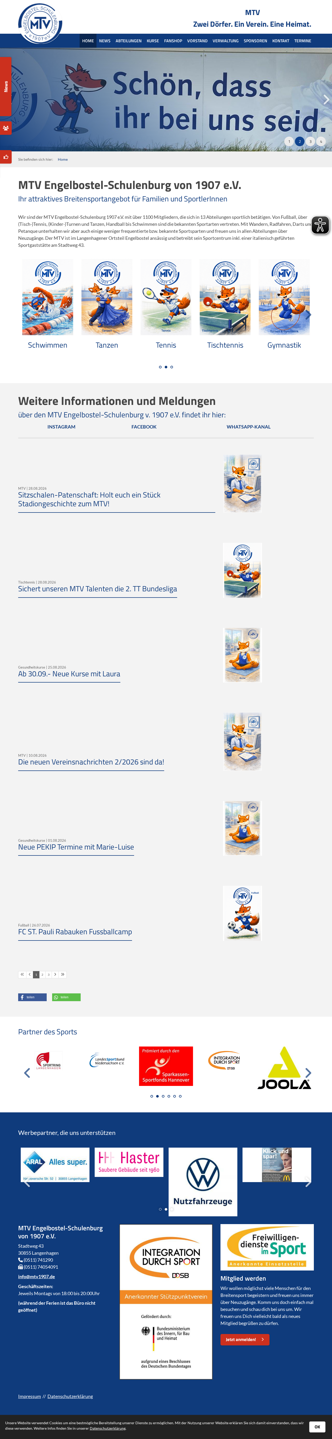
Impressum (29, 1396)
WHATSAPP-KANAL (249, 427)
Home (88, 41)
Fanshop (173, 41)
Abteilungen (129, 41)
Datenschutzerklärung (70, 1396)
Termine (302, 41)
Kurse (153, 41)
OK (317, 1426)
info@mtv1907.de (36, 1276)
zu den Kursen (37, 119)
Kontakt (280, 41)
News (104, 41)
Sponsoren (255, 41)
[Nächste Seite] (55, 974)
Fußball (284, 344)
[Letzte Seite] (62, 974)
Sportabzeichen (166, 344)
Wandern (107, 344)
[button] (289, 141)
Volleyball (48, 344)
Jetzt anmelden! (241, 1339)
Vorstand (197, 41)
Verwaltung (226, 41)
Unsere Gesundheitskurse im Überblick (128, 82)
